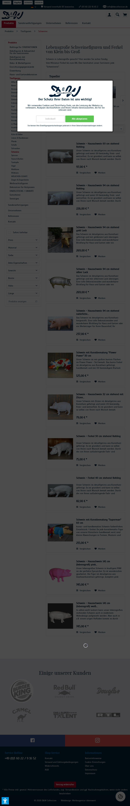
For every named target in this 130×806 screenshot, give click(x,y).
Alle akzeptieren (79, 119)
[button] (5, 800)
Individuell (50, 119)
